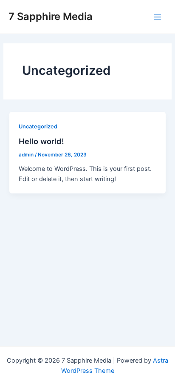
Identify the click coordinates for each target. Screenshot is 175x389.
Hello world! (41, 141)
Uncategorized (38, 126)
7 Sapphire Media (50, 16)
